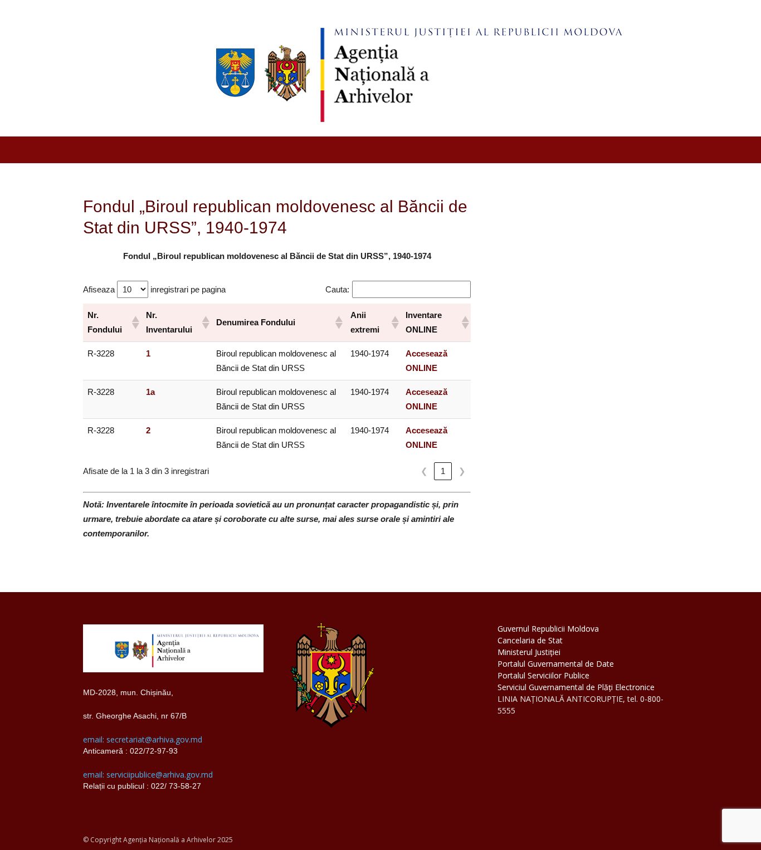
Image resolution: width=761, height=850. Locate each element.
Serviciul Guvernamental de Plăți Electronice (576, 687)
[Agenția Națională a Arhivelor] (380, 68)
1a (150, 392)
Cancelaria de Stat (530, 640)
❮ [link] (424, 471)
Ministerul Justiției (528, 652)
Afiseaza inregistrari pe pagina (154, 289)
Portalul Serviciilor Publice (543, 675)
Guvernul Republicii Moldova (548, 628)
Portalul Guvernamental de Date (555, 663)
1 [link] (443, 471)
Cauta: (337, 289)
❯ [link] (462, 471)
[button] (134, 322)
